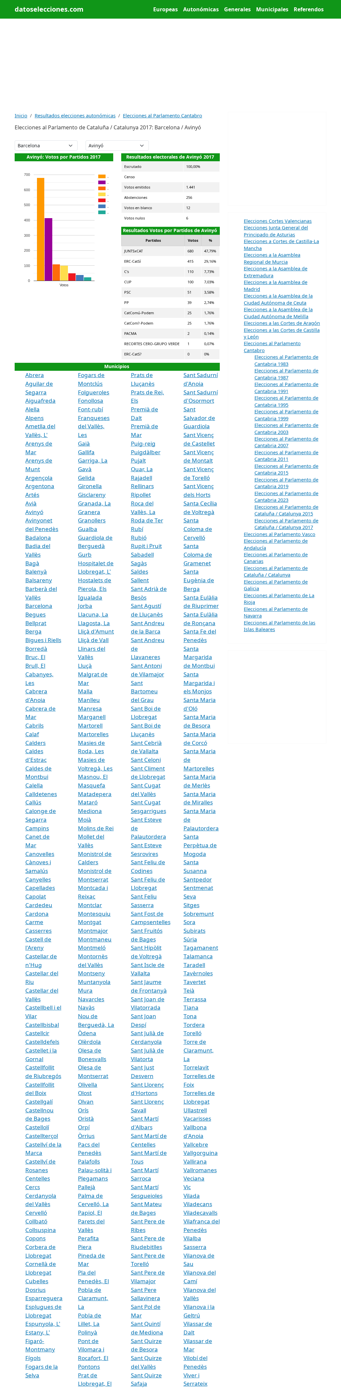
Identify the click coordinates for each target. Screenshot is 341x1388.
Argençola (39, 478)
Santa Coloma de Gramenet (197, 554)
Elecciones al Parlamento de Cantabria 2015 (286, 469)
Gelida (86, 478)
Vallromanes (200, 1170)
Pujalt (138, 460)
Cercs (32, 1187)
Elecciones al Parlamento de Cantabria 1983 (286, 360)
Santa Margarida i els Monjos (199, 682)
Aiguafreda (40, 400)
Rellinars (142, 486)
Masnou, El (93, 776)
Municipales (272, 9)
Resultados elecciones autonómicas (75, 115)
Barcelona (38, 606)
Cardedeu (38, 905)
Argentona (39, 486)
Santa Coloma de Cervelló (197, 528)
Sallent (140, 580)
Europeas (165, 9)
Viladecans (197, 1204)
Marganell (92, 717)
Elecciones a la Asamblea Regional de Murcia (272, 258)
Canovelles (39, 854)
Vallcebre (195, 1144)
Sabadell (142, 554)
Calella (34, 785)
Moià (84, 819)
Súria (190, 939)
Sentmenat (198, 888)
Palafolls (89, 1161)
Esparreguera (44, 1298)
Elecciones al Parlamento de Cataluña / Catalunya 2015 (286, 510)
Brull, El (35, 665)
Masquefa (91, 785)
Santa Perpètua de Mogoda (200, 845)
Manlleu (89, 700)
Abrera (34, 375)
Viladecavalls (200, 1212)
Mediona (90, 811)
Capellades (40, 888)
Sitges (191, 905)
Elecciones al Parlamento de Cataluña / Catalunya (276, 571)
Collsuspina (40, 1230)
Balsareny (38, 580)
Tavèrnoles (198, 973)
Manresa (90, 708)
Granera (89, 512)
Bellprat (35, 623)
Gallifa (86, 452)
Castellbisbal (42, 1025)
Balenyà (36, 571)
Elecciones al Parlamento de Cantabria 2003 (286, 428)
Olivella (87, 1084)
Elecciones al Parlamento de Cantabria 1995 (286, 401)
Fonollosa (90, 400)
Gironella (90, 486)
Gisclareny (92, 494)
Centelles (37, 1178)
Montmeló (92, 947)
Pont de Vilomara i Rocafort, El (93, 1349)
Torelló (192, 1033)
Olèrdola (89, 1041)
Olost (85, 1093)
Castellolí (37, 1127)
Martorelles (93, 734)
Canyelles (38, 879)
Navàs (86, 1007)
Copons (35, 1238)
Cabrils (34, 725)
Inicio (21, 115)
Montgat (89, 922)
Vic (187, 1187)
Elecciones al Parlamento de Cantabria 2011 (286, 455)
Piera (85, 1247)
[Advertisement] (170, 65)
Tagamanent (200, 947)
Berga (33, 631)
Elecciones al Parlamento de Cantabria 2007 (286, 442)
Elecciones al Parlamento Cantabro (162, 115)
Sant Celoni (146, 759)
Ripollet (141, 494)
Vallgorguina (200, 1153)
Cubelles (36, 1281)
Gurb (85, 554)
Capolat (35, 896)
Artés (32, 494)
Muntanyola (94, 982)
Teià (188, 990)
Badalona (38, 537)
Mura (85, 990)
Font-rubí (90, 409)
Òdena (87, 1033)
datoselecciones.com (49, 9)
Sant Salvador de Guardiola (199, 417)
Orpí (84, 1127)
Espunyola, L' (42, 1323)
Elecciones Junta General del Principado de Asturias (276, 230)
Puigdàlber (146, 452)
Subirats (194, 930)
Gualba (87, 529)
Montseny (91, 973)
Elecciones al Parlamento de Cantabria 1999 (286, 414)
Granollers (92, 520)
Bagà (32, 563)
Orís (83, 1110)
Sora (189, 922)
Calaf (32, 734)
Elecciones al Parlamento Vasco (279, 534)
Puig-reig (143, 443)
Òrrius (86, 1136)
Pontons (89, 1366)
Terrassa (194, 999)
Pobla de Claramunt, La (93, 1298)
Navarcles (91, 999)
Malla (85, 691)
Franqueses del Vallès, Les (94, 426)
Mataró (88, 802)
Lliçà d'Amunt (96, 631)
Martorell (90, 725)
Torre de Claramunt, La (198, 1050)
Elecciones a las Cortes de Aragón (282, 323)
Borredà (36, 648)
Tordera (194, 1025)
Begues (35, 614)
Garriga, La (93, 460)
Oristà (86, 1118)
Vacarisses (197, 1118)
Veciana (193, 1178)
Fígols (33, 1358)
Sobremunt (198, 913)
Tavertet (194, 982)
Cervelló (36, 1212)
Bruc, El (35, 657)
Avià (31, 503)
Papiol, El (90, 1212)
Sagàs (139, 563)
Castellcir (37, 1033)
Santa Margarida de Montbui (199, 657)
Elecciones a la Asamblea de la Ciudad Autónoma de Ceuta (278, 299)
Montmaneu (95, 939)
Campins (37, 828)
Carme (34, 922)
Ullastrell (195, 1110)
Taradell (194, 965)
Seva (189, 896)
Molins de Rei (96, 828)
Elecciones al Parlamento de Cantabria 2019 (286, 482)
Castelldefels (42, 1041)
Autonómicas (201, 9)
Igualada (90, 597)
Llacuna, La (93, 614)
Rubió (139, 537)
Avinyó (34, 512)
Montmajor (93, 930)
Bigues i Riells (43, 640)
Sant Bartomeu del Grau (144, 691)
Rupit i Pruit (146, 546)
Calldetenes (41, 794)
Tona (190, 1016)
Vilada (191, 1195)
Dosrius (35, 1290)
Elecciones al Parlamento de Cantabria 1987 (286, 373)
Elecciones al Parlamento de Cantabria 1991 (286, 387)
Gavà (85, 469)
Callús (33, 802)
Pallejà (86, 1187)
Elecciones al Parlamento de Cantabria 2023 (286, 496)
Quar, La (142, 469)
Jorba (85, 606)
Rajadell (141, 478)
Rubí (137, 529)
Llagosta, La (94, 623)
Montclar (90, 905)
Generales (237, 9)
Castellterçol (41, 1136)
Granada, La (94, 503)
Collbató (36, 1221)
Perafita (88, 1238)
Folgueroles (93, 392)
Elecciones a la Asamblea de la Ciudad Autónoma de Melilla (278, 312)
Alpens (34, 418)
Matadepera (95, 794)
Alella (32, 409)
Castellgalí (39, 1101)
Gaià (84, 443)
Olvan (86, 1101)
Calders (35, 743)
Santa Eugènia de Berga (198, 580)
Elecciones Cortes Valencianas (278, 220)
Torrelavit (196, 1067)
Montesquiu (94, 913)
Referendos (309, 9)
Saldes (139, 571)
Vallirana (195, 1161)
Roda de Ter (147, 520)
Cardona (37, 913)
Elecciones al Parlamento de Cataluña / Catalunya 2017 (286, 523)
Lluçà (85, 665)
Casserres (38, 930)
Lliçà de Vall (93, 640)
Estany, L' (37, 1332)
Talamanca (198, 956)
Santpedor (197, 879)
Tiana (190, 1007)
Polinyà (87, 1332)
